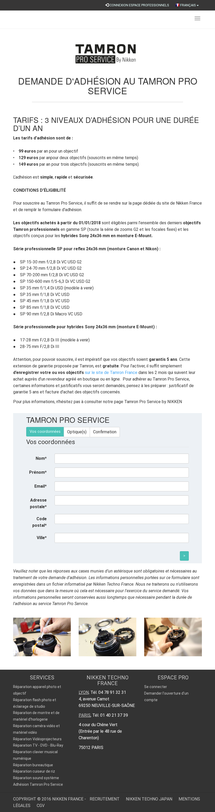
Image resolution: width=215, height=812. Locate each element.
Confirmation (104, 431)
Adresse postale (38, 503)
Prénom (38, 472)
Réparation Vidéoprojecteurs (37, 739)
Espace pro (173, 677)
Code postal (39, 522)
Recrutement (105, 799)
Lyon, (84, 692)
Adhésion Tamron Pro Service (38, 784)
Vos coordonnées (45, 431)
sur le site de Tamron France (111, 372)
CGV (41, 805)
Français (188, 5)
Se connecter (155, 687)
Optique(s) (77, 431)
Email (40, 486)
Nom (41, 458)
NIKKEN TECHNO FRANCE (107, 680)
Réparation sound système (36, 778)
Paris (84, 715)
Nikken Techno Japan (149, 799)
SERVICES (42, 677)
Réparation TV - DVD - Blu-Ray (38, 745)
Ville (42, 537)
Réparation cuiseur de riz (34, 771)
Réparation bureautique (33, 765)
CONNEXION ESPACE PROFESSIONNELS (139, 5)
